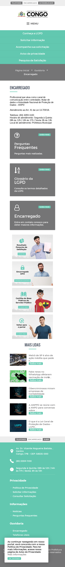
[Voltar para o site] (32, 327)
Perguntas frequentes (25, 515)
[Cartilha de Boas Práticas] (32, 300)
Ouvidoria (39, 70)
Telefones (16, 3)
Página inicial (22, 70)
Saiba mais (44, 135)
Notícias (17, 511)
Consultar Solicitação (24, 496)
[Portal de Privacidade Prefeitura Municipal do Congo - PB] (32, 14)
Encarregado (30, 3)
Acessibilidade (46, 3)
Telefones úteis (21, 534)
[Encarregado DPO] (32, 273)
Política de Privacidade (25, 487)
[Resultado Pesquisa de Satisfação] (32, 247)
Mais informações (17, 554)
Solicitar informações (24, 492)
